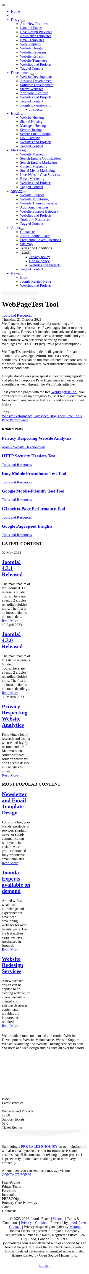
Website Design (31, 48)
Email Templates (32, 40)
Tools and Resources (35, 219)
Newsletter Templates (35, 36)
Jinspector (36, 109)
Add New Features (33, 24)
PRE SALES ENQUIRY (39, 1146)
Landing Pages (31, 28)
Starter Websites (31, 89)
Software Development (36, 85)
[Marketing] (27, 151)
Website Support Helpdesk (39, 211)
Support (16, 191)
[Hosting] (24, 114)
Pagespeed (41, 416)
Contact (15, 1227)
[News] (21, 274)
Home (15, 11)
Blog (23, 277)
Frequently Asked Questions (40, 240)
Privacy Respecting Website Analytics (36, 438)
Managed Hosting (33, 126)
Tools (61, 416)
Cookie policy (39, 261)
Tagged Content (31, 68)
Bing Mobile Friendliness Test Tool (34, 473)
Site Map (44, 1266)
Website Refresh (32, 56)
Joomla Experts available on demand (16, 882)
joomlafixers (77, 1223)
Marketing (18, 150)
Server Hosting (31, 130)
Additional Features (34, 93)
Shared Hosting (31, 122)
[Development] (32, 74)
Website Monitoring (34, 199)
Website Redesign (33, 52)
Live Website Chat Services (40, 175)
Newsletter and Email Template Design (14, 803)
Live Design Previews (36, 32)
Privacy (27, 1223)
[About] (22, 229)
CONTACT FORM (16, 1175)
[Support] (24, 192)
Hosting (16, 113)
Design (16, 20)
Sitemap (58, 1219)
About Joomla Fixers (35, 236)
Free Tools (74, 416)
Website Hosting (32, 117)
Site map (26, 244)
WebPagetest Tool (64, 392)
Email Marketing (32, 179)
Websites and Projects (35, 64)
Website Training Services (39, 203)
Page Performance (15, 420)
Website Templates (33, 60)
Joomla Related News (36, 281)
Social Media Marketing (37, 170)
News (15, 273)
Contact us (27, 232)
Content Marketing (33, 166)
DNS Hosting (30, 138)
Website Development (36, 77)
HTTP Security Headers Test (28, 456)
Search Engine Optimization (40, 158)
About (15, 228)
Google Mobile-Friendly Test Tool (33, 491)
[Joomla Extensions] (49, 106)
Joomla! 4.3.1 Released (12, 568)
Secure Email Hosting (36, 134)
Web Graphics (30, 44)
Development (20, 73)
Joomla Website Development (23, 447)
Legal (25, 252)
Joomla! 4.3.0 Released (12, 640)
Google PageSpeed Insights (27, 526)
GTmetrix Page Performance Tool (33, 508)
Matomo (75, 1227)
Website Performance (17, 416)
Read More (10, 621)
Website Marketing (33, 154)
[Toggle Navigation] (3, 5)
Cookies (41, 1223)
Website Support (32, 195)
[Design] (23, 21)
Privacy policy (39, 257)
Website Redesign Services (12, 965)
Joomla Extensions (33, 105)
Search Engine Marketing (38, 162)
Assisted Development (36, 81)
